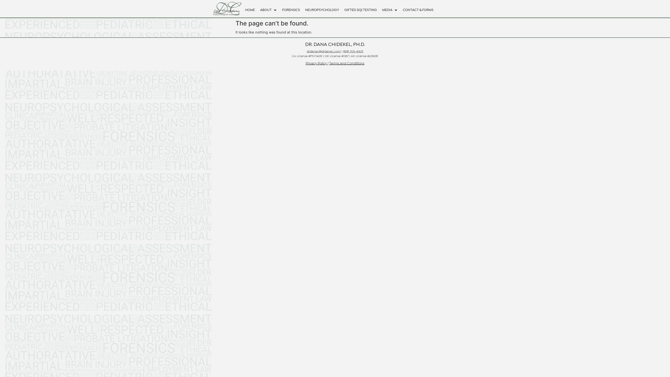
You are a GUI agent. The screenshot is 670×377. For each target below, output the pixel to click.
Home (250, 10)
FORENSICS (291, 10)
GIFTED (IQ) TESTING (360, 10)
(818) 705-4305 (353, 51)
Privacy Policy (316, 63)
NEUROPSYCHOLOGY (322, 10)
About (266, 10)
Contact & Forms (418, 10)
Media (387, 10)
